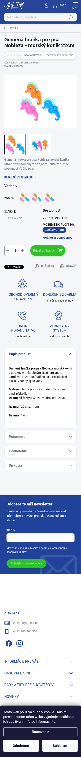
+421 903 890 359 (25, 631)
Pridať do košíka (44, 250)
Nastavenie (40, 732)
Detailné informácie (18, 177)
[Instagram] (19, 643)
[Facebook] (8, 643)
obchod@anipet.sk (25, 622)
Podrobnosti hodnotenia (59, 55)
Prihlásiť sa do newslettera (26, 563)
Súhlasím (60, 746)
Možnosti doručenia (57, 237)
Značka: (14, 66)
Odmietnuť (21, 746)
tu (53, 721)
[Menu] (75, 5)
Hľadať (71, 17)
